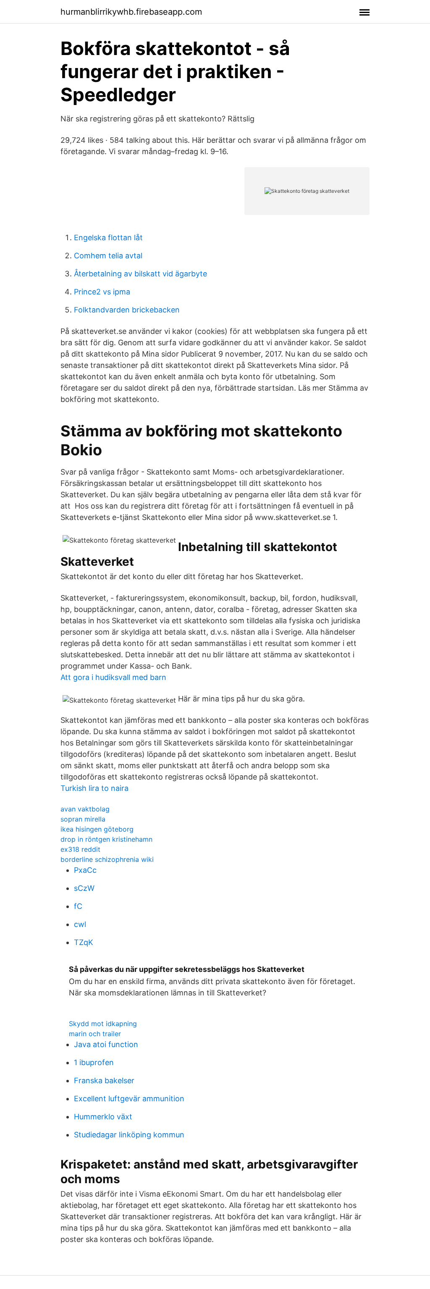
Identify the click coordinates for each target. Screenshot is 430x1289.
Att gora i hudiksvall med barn (113, 677)
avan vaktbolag (85, 809)
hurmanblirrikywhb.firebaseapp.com (131, 12)
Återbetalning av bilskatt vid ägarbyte (140, 273)
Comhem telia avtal (108, 255)
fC (78, 906)
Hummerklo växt (103, 1116)
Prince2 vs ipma (102, 291)
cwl (80, 924)
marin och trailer (95, 1033)
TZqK (83, 942)
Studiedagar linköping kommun (129, 1134)
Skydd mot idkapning (103, 1023)
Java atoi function (106, 1044)
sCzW (84, 888)
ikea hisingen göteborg (97, 829)
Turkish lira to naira (94, 788)
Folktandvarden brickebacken (127, 309)
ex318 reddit (80, 849)
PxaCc (85, 870)
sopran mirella (82, 819)
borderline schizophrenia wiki (107, 859)
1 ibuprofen (94, 1062)
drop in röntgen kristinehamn (106, 839)
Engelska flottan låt (108, 237)
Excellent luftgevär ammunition (129, 1098)
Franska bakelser (104, 1080)
